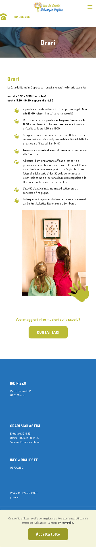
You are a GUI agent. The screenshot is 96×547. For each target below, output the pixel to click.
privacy (14, 497)
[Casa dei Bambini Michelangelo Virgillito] (48, 6)
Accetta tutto (48, 534)
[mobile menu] (90, 7)
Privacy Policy (66, 522)
